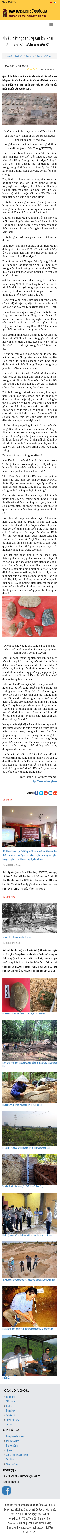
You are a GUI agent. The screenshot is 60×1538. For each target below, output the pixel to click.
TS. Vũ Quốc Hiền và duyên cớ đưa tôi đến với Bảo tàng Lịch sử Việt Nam (28, 1280)
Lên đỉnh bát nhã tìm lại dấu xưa (17, 937)
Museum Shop (12, 1464)
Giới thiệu (10, 1401)
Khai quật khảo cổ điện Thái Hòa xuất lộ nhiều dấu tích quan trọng (27, 1235)
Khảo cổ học (30, 56)
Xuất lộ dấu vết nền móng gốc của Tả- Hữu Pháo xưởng (22, 1186)
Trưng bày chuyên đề (15, 1436)
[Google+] (46, 793)
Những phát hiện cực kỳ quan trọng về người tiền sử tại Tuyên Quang (27, 1329)
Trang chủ (8, 56)
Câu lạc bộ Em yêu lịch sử (17, 1455)
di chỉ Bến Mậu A (19, 217)
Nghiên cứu (19, 56)
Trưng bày (10, 1410)
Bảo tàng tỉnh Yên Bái (40, 284)
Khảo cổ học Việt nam (44, 56)
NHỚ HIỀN (6, 1378)
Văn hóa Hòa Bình (41, 193)
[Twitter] (41, 793)
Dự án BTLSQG (12, 1420)
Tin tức (9, 1406)
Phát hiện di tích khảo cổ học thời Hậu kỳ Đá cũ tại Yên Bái (23, 1014)
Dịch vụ (9, 1450)
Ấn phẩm (10, 1459)
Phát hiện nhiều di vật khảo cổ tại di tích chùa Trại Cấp (22, 1105)
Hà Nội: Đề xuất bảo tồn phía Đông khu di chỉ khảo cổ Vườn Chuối (26, 1148)
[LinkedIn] (50, 793)
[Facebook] (36, 793)
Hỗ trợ (9, 1424)
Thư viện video (12, 1441)
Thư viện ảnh (12, 1445)
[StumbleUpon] (55, 793)
